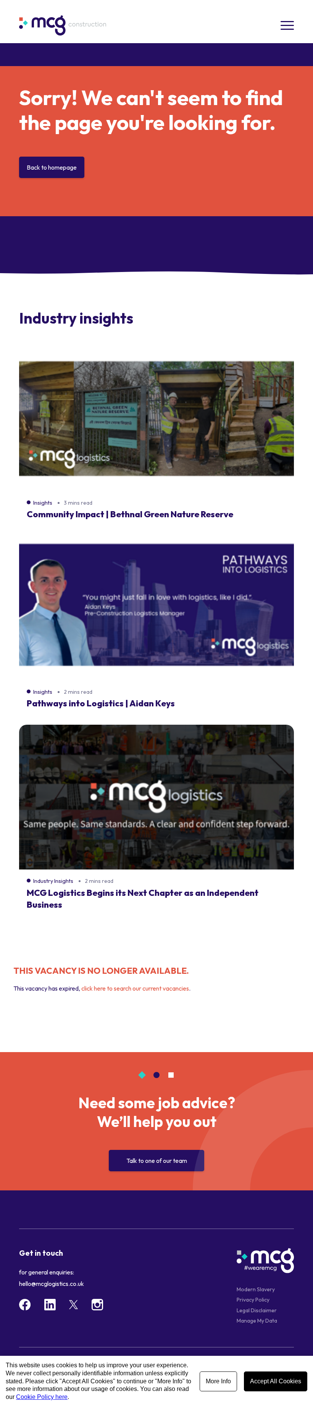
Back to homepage (52, 167)
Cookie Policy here (42, 1397)
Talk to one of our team (156, 1160)
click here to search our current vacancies (135, 988)
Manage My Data (257, 1320)
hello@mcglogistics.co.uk (51, 1283)
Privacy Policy (253, 1299)
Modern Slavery (256, 1289)
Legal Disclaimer (257, 1310)
